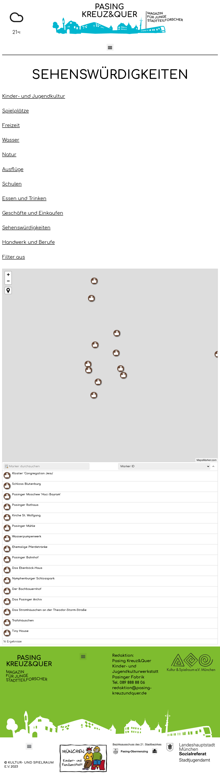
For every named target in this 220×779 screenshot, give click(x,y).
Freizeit (11, 125)
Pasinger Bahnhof (25, 557)
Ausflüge (12, 169)
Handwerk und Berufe (28, 242)
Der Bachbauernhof (26, 589)
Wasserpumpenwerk (26, 536)
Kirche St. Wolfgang (26, 515)
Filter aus (13, 257)
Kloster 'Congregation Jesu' (32, 473)
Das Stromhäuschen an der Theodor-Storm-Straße (49, 610)
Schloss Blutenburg (26, 483)
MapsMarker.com (207, 460)
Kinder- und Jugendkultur (33, 96)
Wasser (10, 140)
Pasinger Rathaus (25, 504)
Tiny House (20, 631)
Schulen (12, 184)
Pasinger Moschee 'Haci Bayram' (36, 494)
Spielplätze (15, 110)
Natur (9, 154)
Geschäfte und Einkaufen (32, 213)
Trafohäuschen (23, 620)
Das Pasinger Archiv (27, 599)
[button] (110, 47)
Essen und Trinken (24, 198)
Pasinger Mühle (23, 525)
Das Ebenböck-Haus (27, 568)
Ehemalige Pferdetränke (29, 546)
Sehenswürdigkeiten (26, 227)
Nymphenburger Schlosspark (33, 578)
